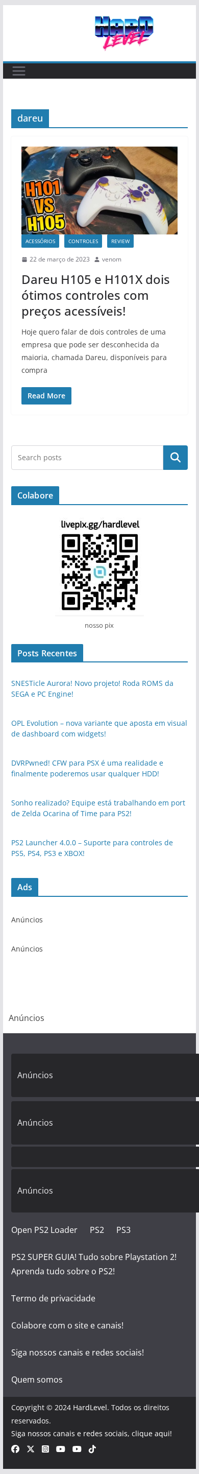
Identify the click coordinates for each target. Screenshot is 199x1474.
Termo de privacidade (53, 1298)
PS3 (123, 1229)
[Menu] (19, 71)
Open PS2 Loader (44, 1229)
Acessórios (40, 241)
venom (111, 259)
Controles (83, 241)
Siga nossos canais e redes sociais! (77, 1352)
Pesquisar (175, 457)
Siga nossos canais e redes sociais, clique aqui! (91, 1433)
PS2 (97, 1229)
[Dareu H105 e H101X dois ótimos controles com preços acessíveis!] (99, 190)
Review (120, 241)
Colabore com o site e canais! (67, 1325)
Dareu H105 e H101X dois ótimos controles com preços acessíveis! (95, 295)
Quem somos (37, 1379)
